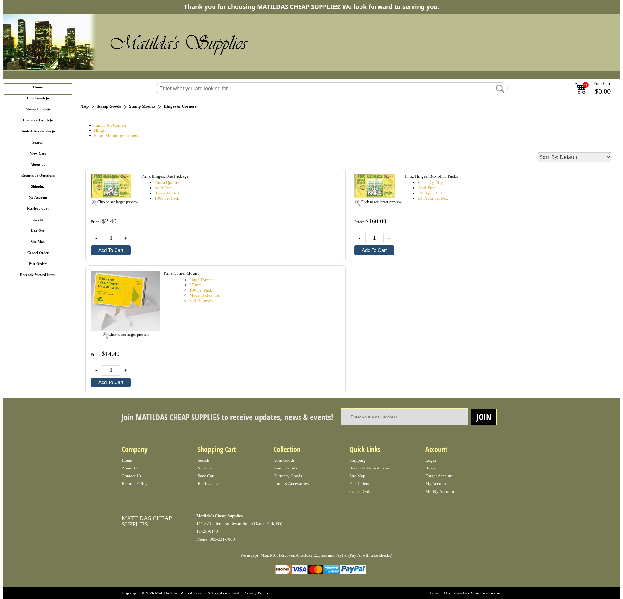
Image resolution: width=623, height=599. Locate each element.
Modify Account (439, 491)
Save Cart (206, 475)
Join (483, 417)
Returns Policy (135, 483)
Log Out (37, 230)
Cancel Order (38, 253)
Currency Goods (36, 120)
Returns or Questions (38, 175)
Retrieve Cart (38, 208)
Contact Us (131, 475)
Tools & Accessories (36, 131)
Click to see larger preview (117, 202)
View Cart (38, 153)
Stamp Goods (36, 109)
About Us (38, 164)
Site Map (38, 241)
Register (432, 468)
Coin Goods (36, 98)
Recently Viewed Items (37, 275)
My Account (38, 197)
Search (37, 142)
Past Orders (38, 264)
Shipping (38, 186)
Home (38, 87)
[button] (500, 88)
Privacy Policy (256, 593)
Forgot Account (439, 475)
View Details (327, 177)
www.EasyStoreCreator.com (477, 593)
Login (38, 219)
